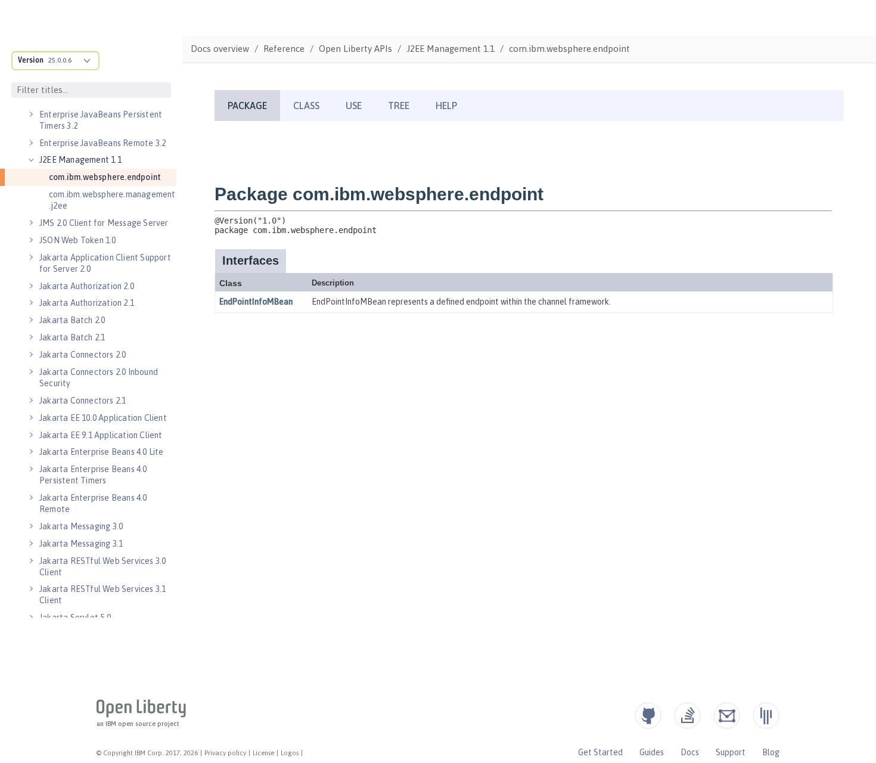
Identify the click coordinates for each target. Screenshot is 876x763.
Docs (690, 752)
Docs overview (220, 49)
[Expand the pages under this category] (31, 114)
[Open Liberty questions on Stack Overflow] (687, 715)
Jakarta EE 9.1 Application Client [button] (101, 435)
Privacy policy (225, 752)
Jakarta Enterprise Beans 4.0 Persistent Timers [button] (93, 474)
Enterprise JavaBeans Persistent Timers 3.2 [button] (100, 120)
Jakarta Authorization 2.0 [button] (86, 286)
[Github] (648, 715)
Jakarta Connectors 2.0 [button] (82, 354)
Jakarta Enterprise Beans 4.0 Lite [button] (101, 452)
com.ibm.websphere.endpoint (105, 177)
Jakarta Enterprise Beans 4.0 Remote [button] (93, 503)
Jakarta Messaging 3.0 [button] (81, 526)
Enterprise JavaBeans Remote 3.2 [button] (102, 143)
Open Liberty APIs (355, 49)
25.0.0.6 (60, 60)
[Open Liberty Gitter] (766, 715)
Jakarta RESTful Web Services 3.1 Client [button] (102, 594)
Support (730, 752)
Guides (651, 752)
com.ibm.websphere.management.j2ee (112, 200)
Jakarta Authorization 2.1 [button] (86, 303)
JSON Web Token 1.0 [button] (77, 240)
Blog (770, 752)
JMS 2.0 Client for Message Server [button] (104, 223)
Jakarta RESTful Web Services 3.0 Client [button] (102, 566)
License (263, 752)
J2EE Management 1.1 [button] (80, 160)
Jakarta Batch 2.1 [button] (72, 337)
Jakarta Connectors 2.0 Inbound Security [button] (98, 377)
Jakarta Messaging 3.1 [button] (81, 543)
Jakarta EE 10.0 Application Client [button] (103, 418)
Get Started (600, 752)
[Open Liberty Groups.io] (726, 715)
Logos (290, 752)
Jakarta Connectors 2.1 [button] (82, 400)
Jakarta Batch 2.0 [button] (72, 320)
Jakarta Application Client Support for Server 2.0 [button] (105, 263)
